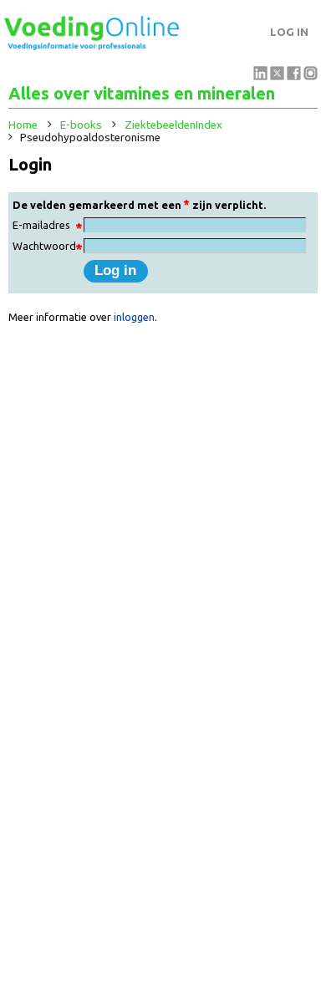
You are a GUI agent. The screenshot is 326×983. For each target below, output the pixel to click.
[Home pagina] (91, 46)
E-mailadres (41, 225)
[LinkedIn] (260, 76)
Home (23, 125)
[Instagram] (310, 76)
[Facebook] (294, 76)
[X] (277, 76)
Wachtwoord (44, 246)
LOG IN (289, 32)
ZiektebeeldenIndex (173, 125)
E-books (81, 125)
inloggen (134, 317)
